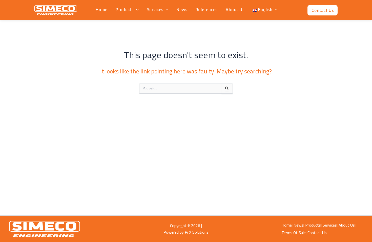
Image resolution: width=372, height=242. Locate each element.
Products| (313, 225)
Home (101, 10)
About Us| (347, 225)
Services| (330, 225)
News (181, 10)
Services (155, 10)
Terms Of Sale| (293, 232)
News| (299, 225)
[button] (136, 10)
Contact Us (317, 232)
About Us (234, 10)
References (206, 10)
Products (124, 10)
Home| (287, 225)
